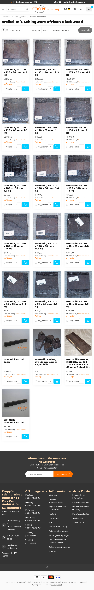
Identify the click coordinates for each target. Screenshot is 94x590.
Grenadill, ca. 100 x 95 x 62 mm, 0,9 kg (77, 304)
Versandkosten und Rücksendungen (57, 541)
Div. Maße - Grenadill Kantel (14, 421)
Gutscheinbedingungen (59, 547)
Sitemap (52, 551)
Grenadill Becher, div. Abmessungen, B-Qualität (47, 362)
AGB (50, 522)
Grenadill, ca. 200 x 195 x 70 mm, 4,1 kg (15, 72)
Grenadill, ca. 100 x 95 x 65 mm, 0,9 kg (46, 304)
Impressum (54, 518)
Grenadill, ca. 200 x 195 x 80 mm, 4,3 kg (47, 72)
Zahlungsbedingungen (59, 535)
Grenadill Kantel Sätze (14, 360)
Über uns (53, 495)
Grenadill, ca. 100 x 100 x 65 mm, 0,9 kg (15, 246)
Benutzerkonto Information (78, 496)
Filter (83, 30)
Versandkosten (21, 82)
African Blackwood (38, 17)
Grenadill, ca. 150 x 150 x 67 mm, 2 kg (46, 130)
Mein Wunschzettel (80, 514)
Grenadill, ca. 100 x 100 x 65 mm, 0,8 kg (46, 246)
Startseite (6, 17)
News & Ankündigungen (56, 500)
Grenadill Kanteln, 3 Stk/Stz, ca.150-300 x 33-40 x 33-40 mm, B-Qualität (78, 363)
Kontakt (52, 514)
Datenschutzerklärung (59, 531)
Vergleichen (11, 89)
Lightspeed (36, 585)
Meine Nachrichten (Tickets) (80, 508)
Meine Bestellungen (81, 502)
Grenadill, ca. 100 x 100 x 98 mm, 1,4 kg (47, 188)
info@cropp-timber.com (12, 546)
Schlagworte (20, 17)
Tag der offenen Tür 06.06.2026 (57, 508)
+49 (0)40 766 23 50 (13, 537)
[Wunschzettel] (81, 9)
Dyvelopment (56, 585)
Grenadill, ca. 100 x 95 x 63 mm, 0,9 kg (15, 304)
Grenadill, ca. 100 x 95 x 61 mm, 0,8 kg (77, 246)
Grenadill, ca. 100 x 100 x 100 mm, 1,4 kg (77, 188)
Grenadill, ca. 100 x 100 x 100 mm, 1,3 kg (15, 188)
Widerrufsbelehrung (58, 527)
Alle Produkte (78, 522)
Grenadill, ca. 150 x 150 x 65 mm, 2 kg (77, 130)
